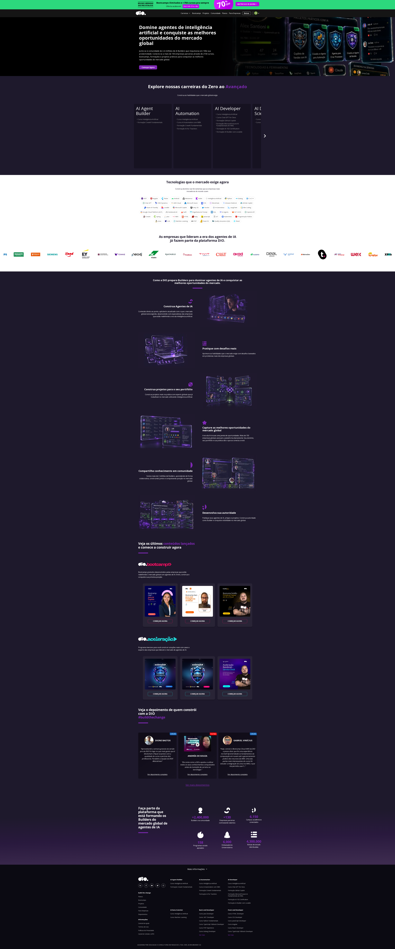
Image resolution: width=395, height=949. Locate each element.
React (238, 221)
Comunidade (215, 13)
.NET (145, 198)
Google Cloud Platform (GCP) (152, 212)
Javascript (207, 217)
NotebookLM (172, 212)
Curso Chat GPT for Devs (226, 117)
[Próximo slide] (264, 136)
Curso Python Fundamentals (208, 921)
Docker (206, 208)
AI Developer (228, 108)
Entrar (246, 13)
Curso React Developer (235, 928)
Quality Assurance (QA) (222, 221)
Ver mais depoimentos (197, 785)
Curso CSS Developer (235, 917)
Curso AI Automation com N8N (189, 122)
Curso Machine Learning (178, 917)
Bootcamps (196, 13)
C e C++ (251, 198)
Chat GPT (148, 203)
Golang (240, 198)
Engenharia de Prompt (199, 212)
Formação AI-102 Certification (228, 129)
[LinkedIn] (140, 885)
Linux (159, 221)
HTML (186, 217)
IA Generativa (219, 208)
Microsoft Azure (192, 203)
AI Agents (225, 212)
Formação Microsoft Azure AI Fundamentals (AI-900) (227, 125)
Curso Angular (232, 924)
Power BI (206, 221)
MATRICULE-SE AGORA (246, 4)
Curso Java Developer (206, 914)
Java (167, 217)
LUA (168, 221)
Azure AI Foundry (152, 208)
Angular (155, 198)
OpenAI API (251, 212)
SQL (214, 212)
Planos (224, 13)
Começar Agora (148, 67)
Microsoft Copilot (181, 208)
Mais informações (196, 869)
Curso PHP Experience (206, 928)
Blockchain (215, 203)
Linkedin (173, 734)
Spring (158, 217)
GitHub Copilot (247, 203)
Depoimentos (142, 914)
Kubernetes (228, 217)
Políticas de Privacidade (146, 930)
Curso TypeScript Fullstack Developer (211, 924)
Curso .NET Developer (206, 917)
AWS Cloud (177, 203)
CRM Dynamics (162, 203)
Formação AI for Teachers (187, 129)
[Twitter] (158, 885)
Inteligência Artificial (214, 198)
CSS (205, 203)
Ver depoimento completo (157, 774)
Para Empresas (235, 13)
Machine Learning (182, 221)
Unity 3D (196, 208)
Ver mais (202, 935)
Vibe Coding (247, 208)
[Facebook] (146, 885)
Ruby (196, 217)
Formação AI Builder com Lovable (229, 132)
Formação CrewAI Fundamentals (150, 122)
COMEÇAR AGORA (160, 621)
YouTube (213, 734)
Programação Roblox (245, 217)
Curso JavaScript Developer (237, 921)
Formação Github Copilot (226, 120)
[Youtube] (152, 885)
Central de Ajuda (143, 923)
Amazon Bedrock (231, 203)
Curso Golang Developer (207, 931)
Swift (184, 212)
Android (176, 198)
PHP (195, 221)
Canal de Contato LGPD (146, 934)
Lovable (166, 208)
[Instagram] (163, 885)
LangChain (233, 208)
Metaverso (188, 198)
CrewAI (148, 217)
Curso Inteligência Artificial (148, 119)
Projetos (206, 13)
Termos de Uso (143, 927)
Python (229, 198)
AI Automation (187, 111)
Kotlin (200, 198)
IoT (217, 217)
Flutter (166, 198)
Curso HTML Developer (236, 914)
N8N (176, 217)
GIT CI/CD (237, 212)
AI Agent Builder (144, 111)
